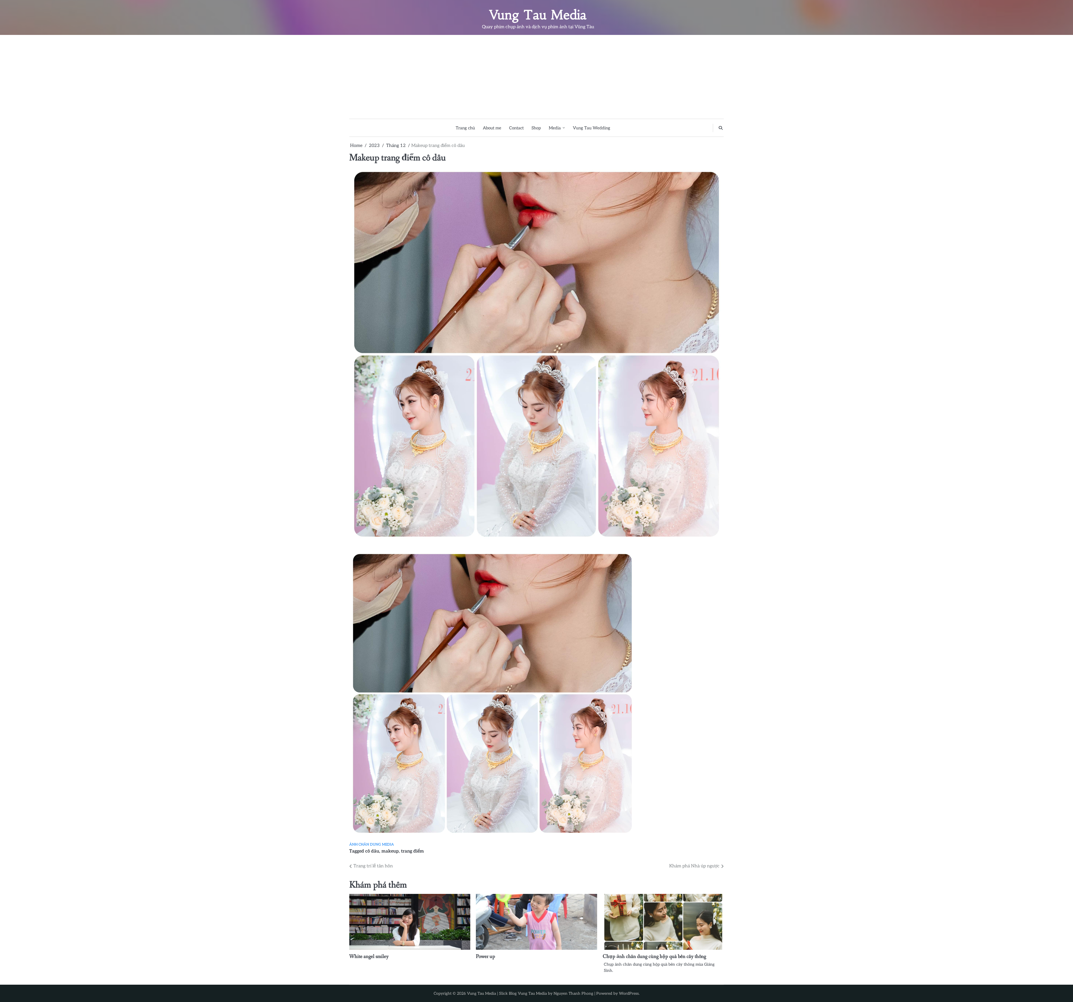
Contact (516, 127)
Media (555, 127)
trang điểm (412, 851)
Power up (485, 956)
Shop (536, 127)
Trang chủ (465, 127)
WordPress (629, 993)
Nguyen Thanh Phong (573, 993)
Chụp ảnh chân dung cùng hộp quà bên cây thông (654, 956)
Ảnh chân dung (365, 844)
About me (492, 127)
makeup (390, 851)
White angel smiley (369, 956)
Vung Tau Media (538, 15)
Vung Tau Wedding (591, 127)
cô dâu (372, 851)
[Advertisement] (536, 77)
